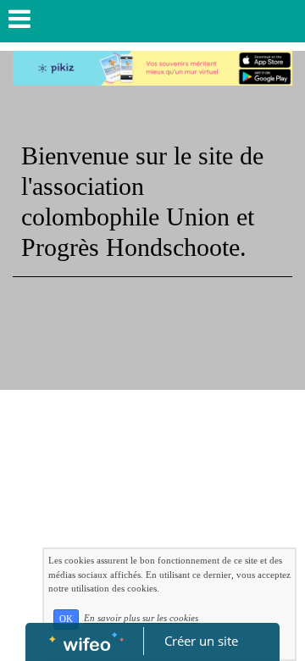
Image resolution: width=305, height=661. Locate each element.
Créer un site (201, 640)
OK (66, 619)
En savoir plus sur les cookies (141, 619)
